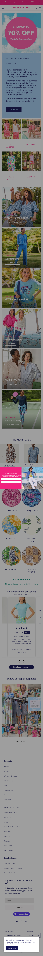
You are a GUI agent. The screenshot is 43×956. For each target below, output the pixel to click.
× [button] (37, 939)
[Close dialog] (41, 468)
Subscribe (11, 481)
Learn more (12, 948)
